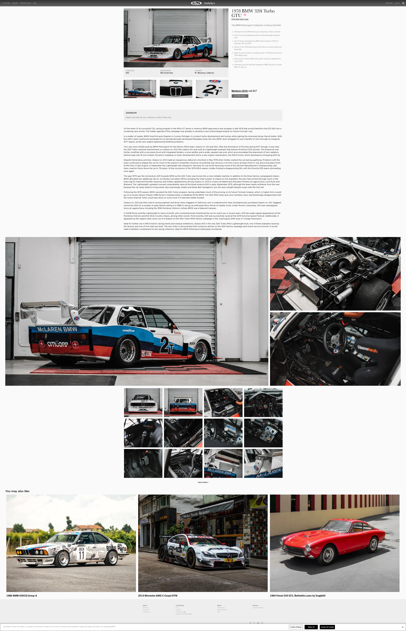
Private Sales (25, 3)
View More (202, 482)
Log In (397, 3)
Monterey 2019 (240, 90)
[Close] (402, 627)
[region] (203, 627)
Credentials (221, 607)
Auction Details (240, 96)
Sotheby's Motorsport (183, 614)
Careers (178, 609)
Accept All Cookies (327, 627)
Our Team (146, 609)
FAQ (177, 607)
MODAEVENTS (180, 612)
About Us (146, 607)
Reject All (311, 627)
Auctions (6, 3)
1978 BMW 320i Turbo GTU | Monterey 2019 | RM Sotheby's (203, 3)
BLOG (218, 612)
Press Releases (222, 609)
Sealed (15, 3)
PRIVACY (255, 605)
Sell (35, 3)
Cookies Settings (258, 607)
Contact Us (146, 612)
